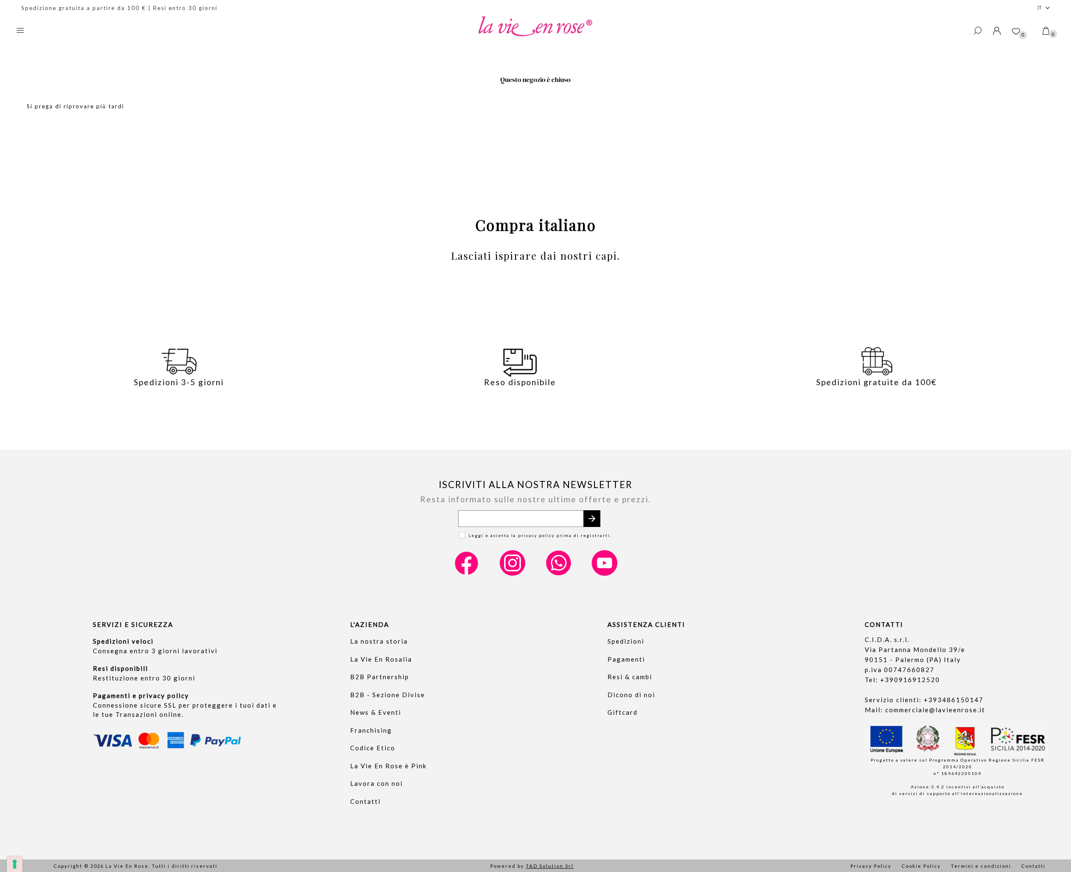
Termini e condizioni (981, 866)
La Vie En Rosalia (381, 659)
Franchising (371, 730)
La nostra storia (379, 641)
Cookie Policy (921, 866)
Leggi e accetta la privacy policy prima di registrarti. (540, 535)
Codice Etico (372, 748)
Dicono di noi (631, 694)
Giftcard (622, 712)
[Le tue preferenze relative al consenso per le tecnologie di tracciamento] (15, 864)
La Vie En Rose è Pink (388, 766)
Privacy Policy (871, 866)
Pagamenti (626, 659)
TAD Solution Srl (550, 866)
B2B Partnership (379, 676)
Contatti (365, 801)
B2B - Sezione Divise (387, 694)
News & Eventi (375, 712)
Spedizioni (625, 641)
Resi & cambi (629, 676)
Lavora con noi (376, 783)
